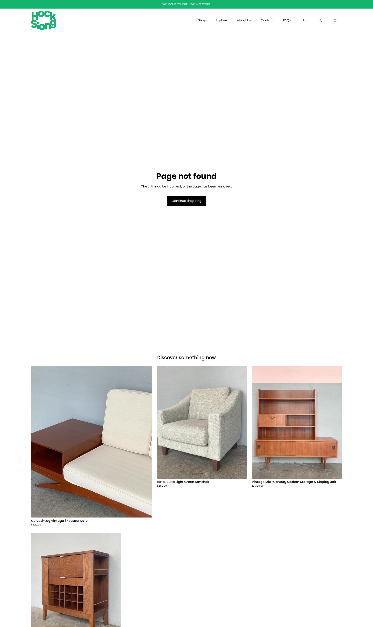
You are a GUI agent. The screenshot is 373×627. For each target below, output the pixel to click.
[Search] (305, 20)
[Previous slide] (37, 441)
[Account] (320, 20)
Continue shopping (186, 201)
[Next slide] (145, 441)
